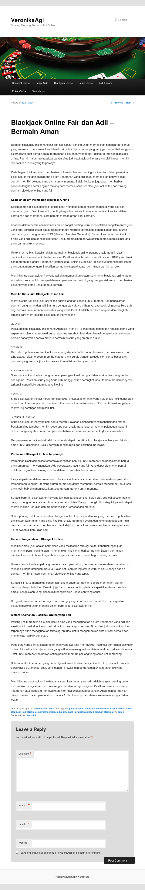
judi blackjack (29, 712)
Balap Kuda (41, 83)
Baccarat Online (21, 83)
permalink (31, 715)
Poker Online (19, 91)
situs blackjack (65, 712)
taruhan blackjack (104, 712)
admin (121, 712)
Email (24, 824)
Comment (25, 754)
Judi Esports (106, 83)
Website (23, 842)
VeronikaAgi (27, 20)
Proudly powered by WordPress (72, 877)
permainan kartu (47, 712)
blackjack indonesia (95, 708)
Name (24, 805)
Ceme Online (86, 83)
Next (130, 102)
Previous (117, 102)
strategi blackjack (84, 712)
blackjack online (115, 708)
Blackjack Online (63, 83)
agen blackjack (75, 708)
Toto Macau (38, 91)
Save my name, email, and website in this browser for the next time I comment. (60, 852)
